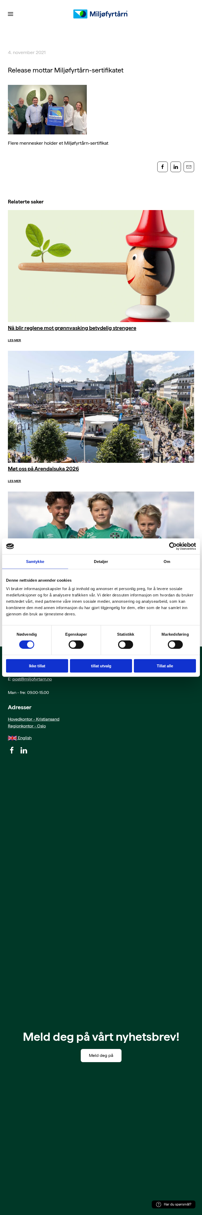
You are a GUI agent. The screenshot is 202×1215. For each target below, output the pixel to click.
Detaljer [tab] (101, 561)
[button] (10, 14)
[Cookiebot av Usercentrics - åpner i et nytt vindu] (173, 546)
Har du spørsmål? (177, 1204)
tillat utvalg (101, 665)
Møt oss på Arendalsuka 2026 (43, 468)
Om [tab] (167, 561)
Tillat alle (165, 665)
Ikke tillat (37, 665)
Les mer (14, 340)
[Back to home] (101, 14)
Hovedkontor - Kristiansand (33, 719)
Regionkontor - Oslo (27, 725)
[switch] (76, 644)
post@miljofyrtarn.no (32, 679)
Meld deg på (101, 1055)
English (24, 737)
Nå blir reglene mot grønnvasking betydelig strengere (72, 328)
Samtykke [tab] (35, 561)
